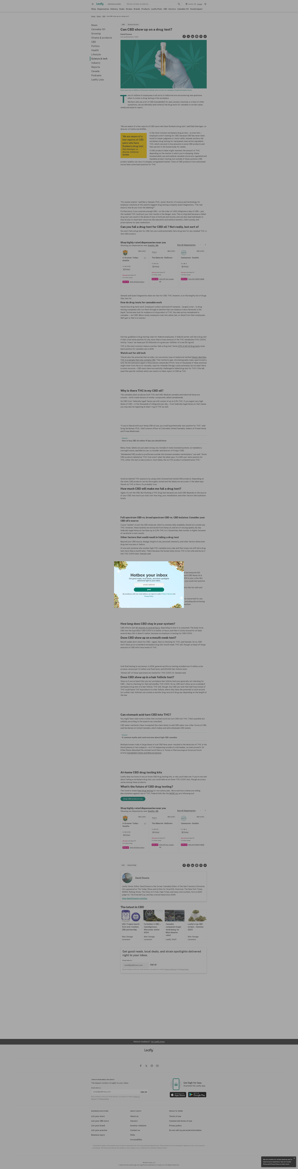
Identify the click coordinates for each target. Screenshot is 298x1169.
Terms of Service (167, 594)
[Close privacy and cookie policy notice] (294, 1158)
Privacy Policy (275, 1164)
